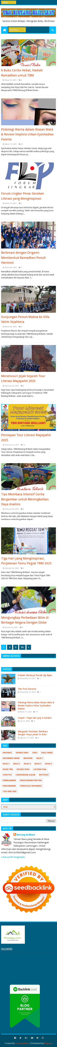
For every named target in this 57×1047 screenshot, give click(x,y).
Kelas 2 (6, 764)
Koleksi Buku (23, 769)
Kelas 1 (39, 758)
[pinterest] (37, 1038)
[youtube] (32, 1038)
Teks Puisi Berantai (27, 689)
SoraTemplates (22, 1043)
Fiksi (34, 753)
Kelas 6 (48, 764)
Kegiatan (27, 758)
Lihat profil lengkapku (13, 857)
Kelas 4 (27, 764)
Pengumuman (9, 786)
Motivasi (44, 775)
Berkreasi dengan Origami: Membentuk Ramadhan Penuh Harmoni (23, 257)
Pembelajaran (9, 780)
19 (22, 144)
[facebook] (15, 1038)
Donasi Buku (22, 753)
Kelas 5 (38, 764)
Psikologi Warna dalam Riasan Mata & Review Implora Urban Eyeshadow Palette (27, 134)
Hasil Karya (46, 753)
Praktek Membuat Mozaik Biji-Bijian (35, 675)
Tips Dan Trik (9, 791)
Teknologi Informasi (31, 786)
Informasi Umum (11, 758)
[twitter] (20, 1038)
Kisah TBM (8, 769)
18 (24, 445)
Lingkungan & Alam (25, 775)
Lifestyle (7, 775)
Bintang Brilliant (26, 834)
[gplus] (26, 1038)
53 (22, 647)
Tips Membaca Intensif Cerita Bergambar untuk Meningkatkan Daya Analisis (25, 499)
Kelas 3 (16, 764)
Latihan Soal (39, 769)
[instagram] (42, 1038)
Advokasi (7, 753)
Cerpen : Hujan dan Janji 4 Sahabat (35, 718)
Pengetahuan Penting (31, 780)
